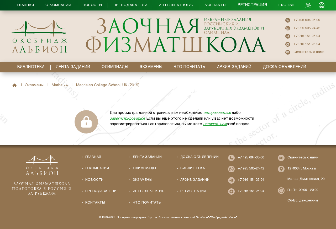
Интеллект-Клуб (149, 191)
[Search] (321, 5)
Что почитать (147, 202)
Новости (94, 180)
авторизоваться (217, 113)
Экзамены (34, 85)
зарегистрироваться (127, 118)
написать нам (215, 124)
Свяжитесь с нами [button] (308, 52)
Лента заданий (147, 157)
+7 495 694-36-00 (306, 20)
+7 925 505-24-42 (306, 28)
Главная (14, 85)
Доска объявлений (199, 157)
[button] (158, 5)
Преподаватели (101, 191)
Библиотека (192, 168)
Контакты (95, 202)
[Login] (308, 5)
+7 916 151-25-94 (306, 36)
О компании (97, 168)
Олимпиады (144, 168)
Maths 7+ (60, 85)
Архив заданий (195, 180)
